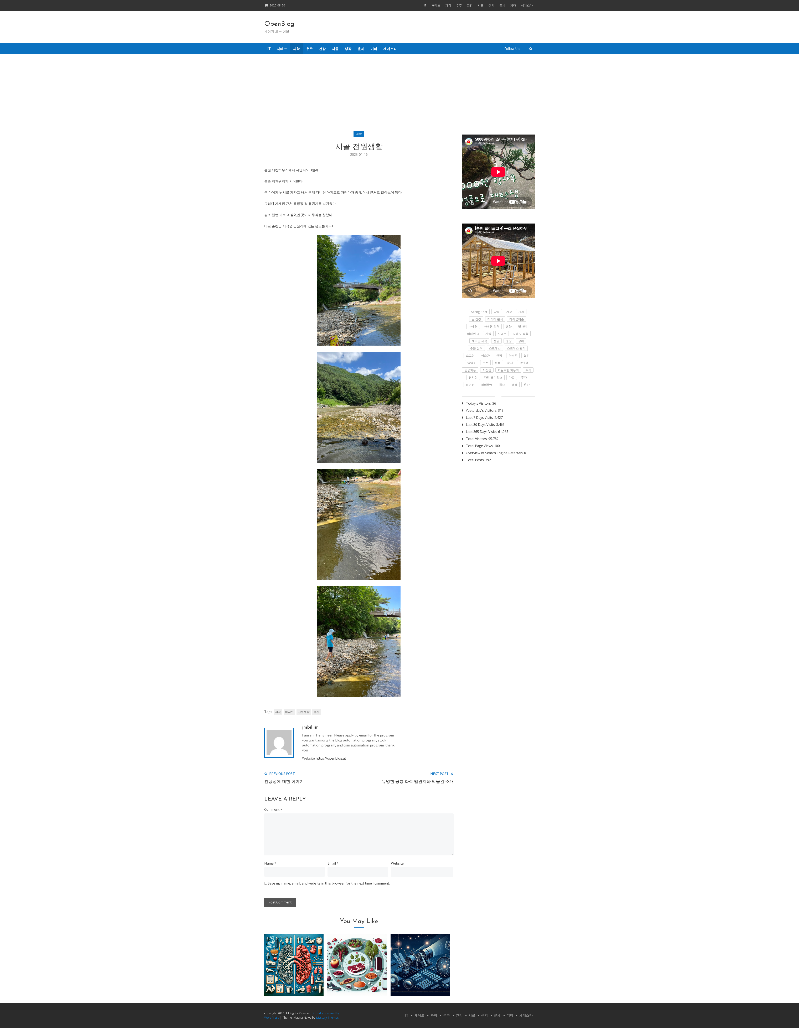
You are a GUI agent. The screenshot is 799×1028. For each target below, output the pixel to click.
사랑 (488, 334)
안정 (499, 355)
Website (397, 863)
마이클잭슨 (516, 319)
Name (270, 863)
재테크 (436, 5)
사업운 (502, 334)
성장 (509, 341)
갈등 (497, 312)
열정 (527, 355)
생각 (491, 5)
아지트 (289, 712)
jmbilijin (310, 727)
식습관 (485, 355)
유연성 (523, 363)
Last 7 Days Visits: (480, 417)
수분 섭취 (476, 348)
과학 (448, 5)
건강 (470, 5)
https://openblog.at (331, 758)
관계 (521, 312)
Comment (273, 809)
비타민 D (473, 334)
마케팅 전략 (491, 326)
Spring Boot (479, 312)
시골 (481, 5)
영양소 (471, 363)
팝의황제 (487, 385)
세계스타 (527, 5)
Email (333, 863)
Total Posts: (475, 460)
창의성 (473, 377)
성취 (521, 341)
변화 (509, 326)
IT (425, 5)
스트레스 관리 (516, 348)
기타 (513, 5)
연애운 (513, 355)
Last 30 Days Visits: (481, 424)
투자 (524, 377)
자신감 (487, 370)
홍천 (317, 712)
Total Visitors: (477, 438)
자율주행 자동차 (508, 370)
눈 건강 (476, 319)
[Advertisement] (399, 90)
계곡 (278, 712)
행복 (514, 385)
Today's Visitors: (479, 403)
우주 (459, 5)
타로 (512, 377)
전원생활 (304, 712)
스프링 (470, 355)
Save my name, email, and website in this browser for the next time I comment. (329, 883)
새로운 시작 (479, 341)
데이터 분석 (495, 319)
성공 (496, 341)
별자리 (522, 326)
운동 (498, 363)
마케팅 (473, 326)
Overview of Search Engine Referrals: (495, 453)
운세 (502, 5)
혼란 (527, 385)
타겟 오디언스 (493, 377)
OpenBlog (279, 24)
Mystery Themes (327, 1017)
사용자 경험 (520, 334)
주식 (528, 370)
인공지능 (470, 370)
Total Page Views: (480, 446)
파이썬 (470, 385)
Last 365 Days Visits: (482, 431)
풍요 (502, 385)
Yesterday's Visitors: (482, 410)
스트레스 (495, 348)
